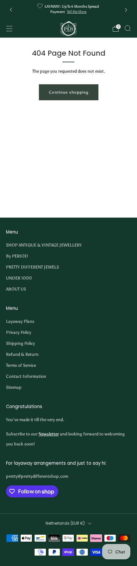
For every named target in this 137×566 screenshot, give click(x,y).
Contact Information (26, 376)
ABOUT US (16, 288)
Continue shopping (68, 92)
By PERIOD (17, 256)
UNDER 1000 (19, 278)
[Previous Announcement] (11, 10)
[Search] (127, 28)
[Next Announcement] (126, 10)
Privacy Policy (18, 332)
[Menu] (9, 28)
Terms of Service (21, 365)
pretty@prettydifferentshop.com (37, 476)
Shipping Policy (20, 343)
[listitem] (68, 10)
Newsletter (49, 433)
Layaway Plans (20, 321)
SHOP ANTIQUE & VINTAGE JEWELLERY (44, 245)
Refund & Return (22, 354)
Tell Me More (76, 12)
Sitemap (14, 387)
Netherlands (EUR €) (65, 523)
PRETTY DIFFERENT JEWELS (32, 267)
